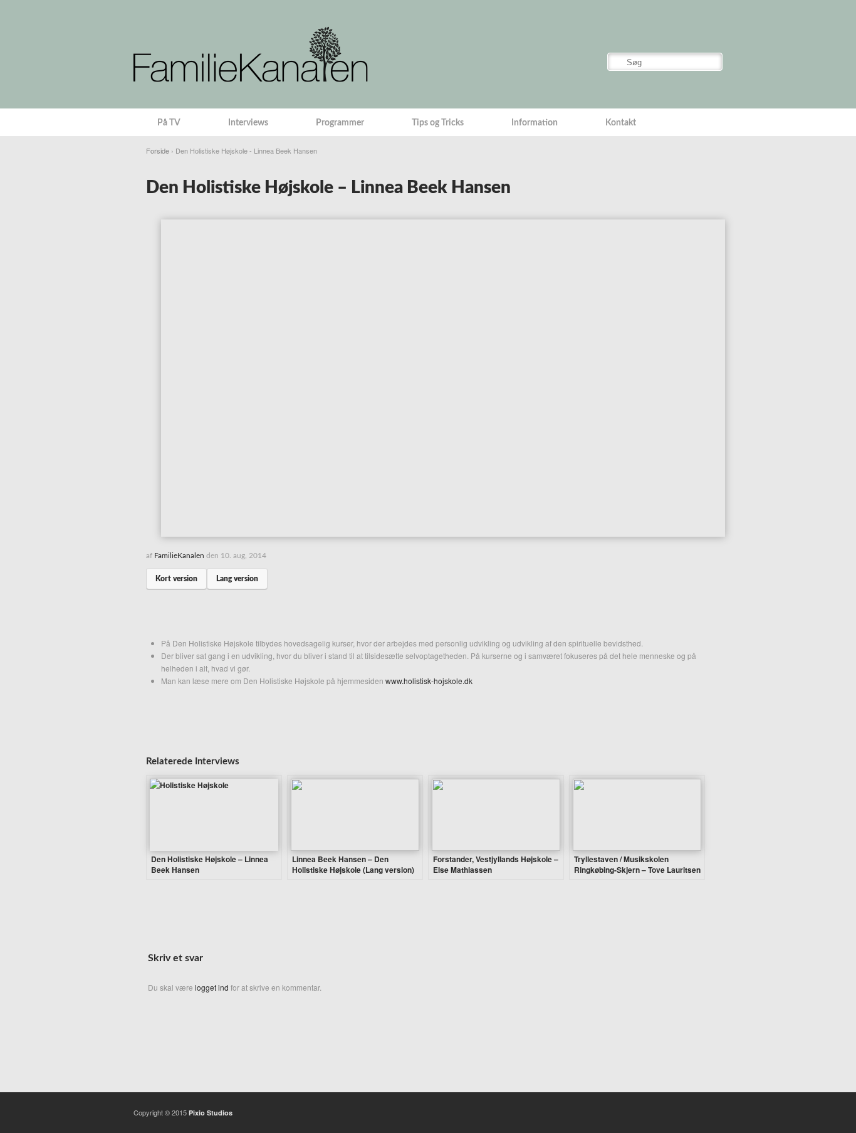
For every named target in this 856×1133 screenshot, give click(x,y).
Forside (157, 150)
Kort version (176, 578)
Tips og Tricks (438, 123)
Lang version (237, 578)
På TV (168, 123)
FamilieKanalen (179, 555)
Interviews (248, 123)
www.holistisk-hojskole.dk (428, 680)
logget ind (212, 987)
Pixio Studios (210, 1112)
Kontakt (620, 123)
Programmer (340, 123)
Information (534, 123)
